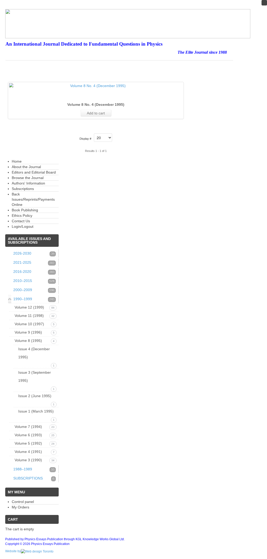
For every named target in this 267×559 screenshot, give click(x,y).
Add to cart (96, 113)
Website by (13, 551)
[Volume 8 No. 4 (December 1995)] (96, 85)
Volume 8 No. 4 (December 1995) (95, 104)
